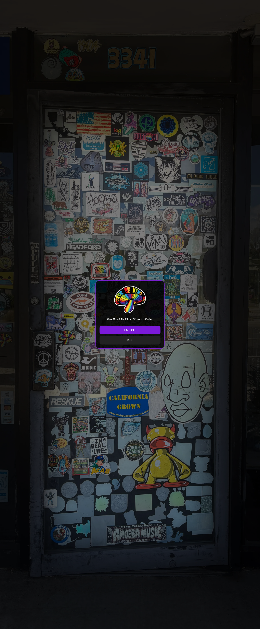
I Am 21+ (130, 330)
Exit (130, 340)
